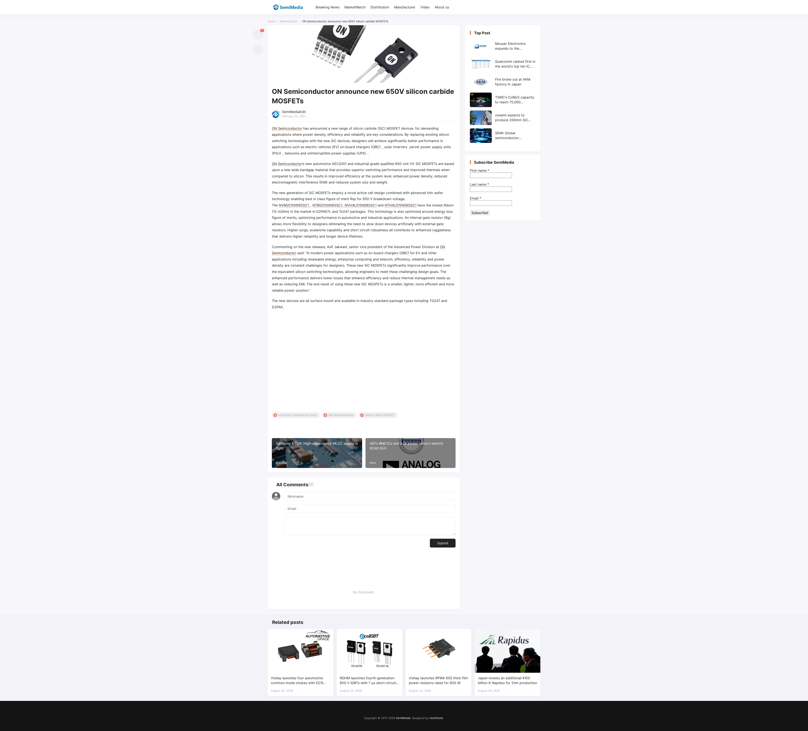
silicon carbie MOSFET (380, 415)
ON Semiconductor (287, 128)
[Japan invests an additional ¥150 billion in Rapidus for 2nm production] (507, 651)
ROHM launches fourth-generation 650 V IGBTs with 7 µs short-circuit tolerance (368, 680)
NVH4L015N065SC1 (360, 205)
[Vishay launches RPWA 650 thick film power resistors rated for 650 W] (438, 651)
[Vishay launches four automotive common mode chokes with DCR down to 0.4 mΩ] (300, 651)
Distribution (380, 7)
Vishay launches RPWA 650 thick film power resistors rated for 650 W (438, 680)
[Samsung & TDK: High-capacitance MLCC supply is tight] (317, 453)
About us (442, 7)
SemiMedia (403, 718)
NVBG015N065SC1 (295, 205)
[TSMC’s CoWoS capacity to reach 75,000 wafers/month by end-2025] (502, 100)
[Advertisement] (364, 361)
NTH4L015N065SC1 (400, 205)
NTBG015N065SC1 (327, 205)
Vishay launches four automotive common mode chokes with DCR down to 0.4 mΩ (297, 680)
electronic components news (298, 415)
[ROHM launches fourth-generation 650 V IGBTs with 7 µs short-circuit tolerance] (369, 651)
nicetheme (436, 718)
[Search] (536, 7)
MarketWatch (354, 7)
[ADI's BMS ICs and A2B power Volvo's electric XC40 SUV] (410, 453)
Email (475, 198)
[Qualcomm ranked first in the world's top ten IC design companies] (502, 64)
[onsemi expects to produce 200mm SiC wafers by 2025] (502, 117)
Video (425, 7)
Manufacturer (404, 7)
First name (479, 170)
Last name (479, 184)
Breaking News (327, 7)
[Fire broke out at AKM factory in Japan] (502, 82)
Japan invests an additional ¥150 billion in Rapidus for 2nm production (507, 680)
